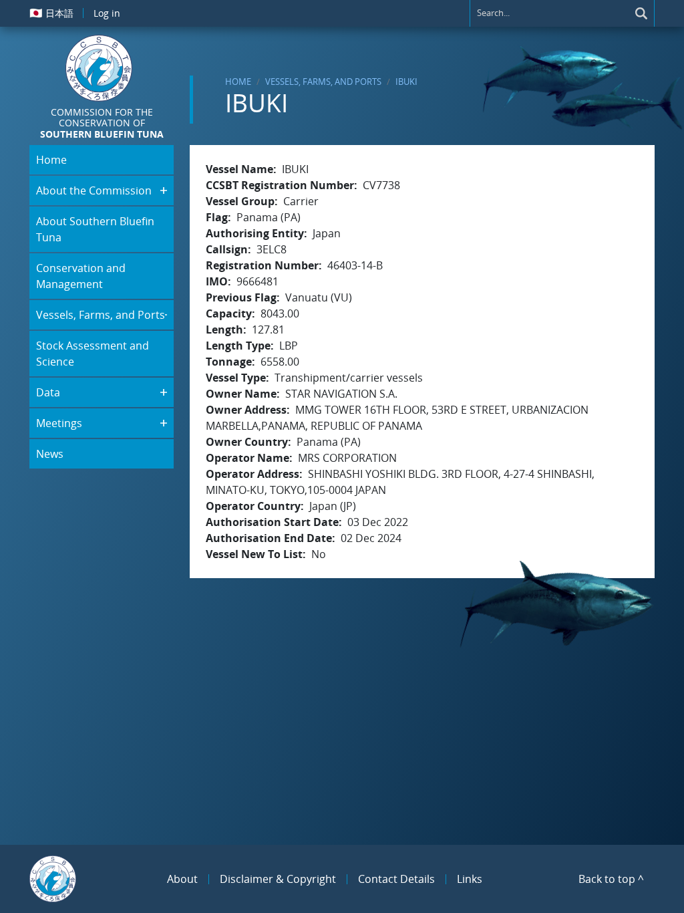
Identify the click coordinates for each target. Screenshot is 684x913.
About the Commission (94, 190)
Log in (107, 13)
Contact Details (396, 879)
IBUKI (406, 82)
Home (238, 82)
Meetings (59, 423)
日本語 (51, 12)
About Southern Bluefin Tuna (95, 229)
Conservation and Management (81, 276)
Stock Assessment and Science (92, 353)
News (49, 453)
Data (48, 392)
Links (469, 879)
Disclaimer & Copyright (278, 879)
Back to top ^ (611, 879)
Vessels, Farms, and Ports (323, 82)
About (182, 879)
